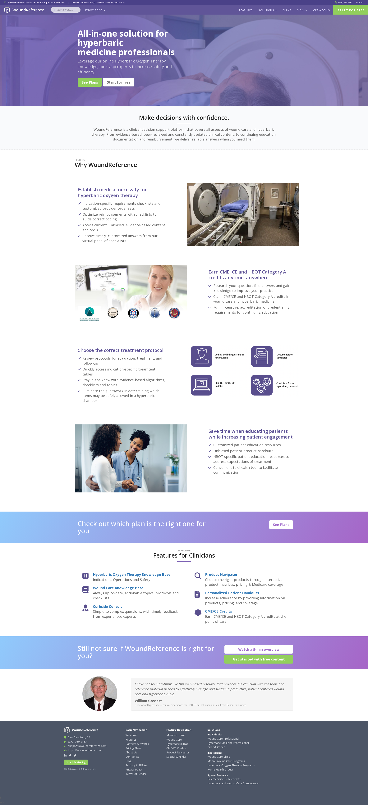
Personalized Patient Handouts (232, 593)
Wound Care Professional (223, 738)
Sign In (302, 10)
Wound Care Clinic (218, 756)
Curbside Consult (107, 606)
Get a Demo (321, 10)
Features (246, 10)
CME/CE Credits (218, 611)
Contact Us (132, 756)
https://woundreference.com (85, 750)
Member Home (175, 735)
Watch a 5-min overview (258, 649)
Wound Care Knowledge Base (118, 588)
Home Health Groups (220, 769)
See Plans (90, 82)
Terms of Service (136, 774)
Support (360, 2)
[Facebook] (70, 755)
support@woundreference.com (87, 746)
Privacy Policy (134, 769)
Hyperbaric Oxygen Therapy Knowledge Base (131, 574)
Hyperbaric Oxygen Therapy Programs (231, 765)
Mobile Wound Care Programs (226, 761)
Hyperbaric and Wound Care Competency (233, 783)
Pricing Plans (133, 748)
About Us (131, 752)
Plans (287, 10)
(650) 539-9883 (345, 2)
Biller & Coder (216, 747)
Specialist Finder (176, 756)
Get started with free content (259, 659)
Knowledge (94, 10)
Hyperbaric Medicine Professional (228, 743)
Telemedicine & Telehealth (224, 779)
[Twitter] (75, 755)
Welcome (131, 735)
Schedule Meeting (76, 762)
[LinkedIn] (65, 755)
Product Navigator (221, 574)
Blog (128, 761)
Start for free (119, 82)
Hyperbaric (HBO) (177, 744)
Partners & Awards (137, 744)
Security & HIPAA (136, 765)
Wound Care (174, 739)
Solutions (266, 10)
